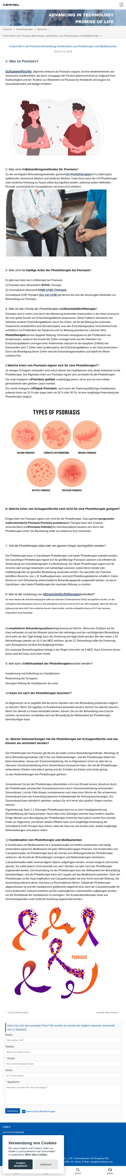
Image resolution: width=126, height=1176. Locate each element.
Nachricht (42, 29)
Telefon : (10, 1046)
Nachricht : (12, 1082)
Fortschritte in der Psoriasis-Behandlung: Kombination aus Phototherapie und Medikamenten (51, 35)
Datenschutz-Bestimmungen (40, 1111)
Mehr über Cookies (36, 1154)
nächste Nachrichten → (108, 1012)
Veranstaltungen (24, 29)
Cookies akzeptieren (20, 1164)
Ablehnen (45, 1164)
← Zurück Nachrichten (17, 1012)
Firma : (9, 1070)
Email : (10, 1058)
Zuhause (7, 29)
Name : (9, 1035)
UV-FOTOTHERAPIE (13, 1132)
